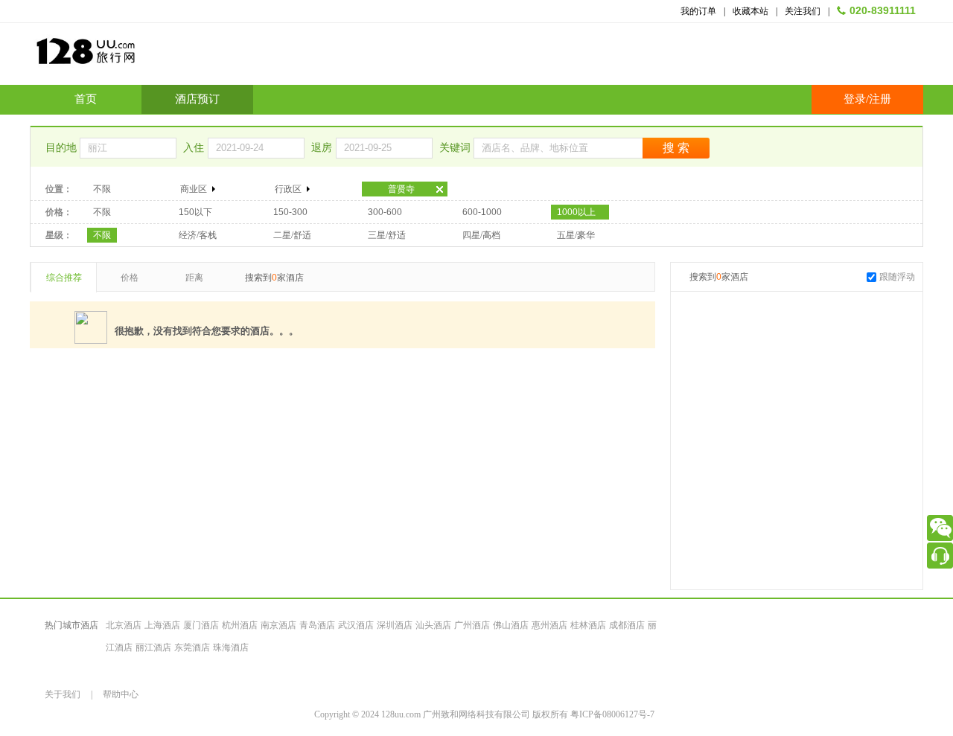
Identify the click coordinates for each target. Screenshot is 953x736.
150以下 (195, 212)
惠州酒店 (549, 625)
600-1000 (482, 212)
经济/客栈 (198, 235)
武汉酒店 (356, 625)
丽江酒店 (153, 647)
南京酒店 (278, 625)
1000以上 (576, 212)
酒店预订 (197, 99)
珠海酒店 (231, 647)
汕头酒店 (433, 625)
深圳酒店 (394, 625)
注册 (880, 99)
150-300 (290, 212)
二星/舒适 (292, 235)
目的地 (62, 147)
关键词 (456, 147)
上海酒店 (162, 625)
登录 (855, 99)
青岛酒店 (317, 625)
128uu (123, 57)
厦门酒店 (201, 625)
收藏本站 (750, 11)
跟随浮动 (897, 277)
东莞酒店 (192, 647)
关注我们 (802, 11)
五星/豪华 (576, 235)
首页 (85, 99)
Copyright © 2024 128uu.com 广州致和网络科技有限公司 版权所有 (442, 714)
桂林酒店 (588, 625)
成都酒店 (627, 625)
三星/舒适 (387, 235)
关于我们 (62, 694)
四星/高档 (481, 235)
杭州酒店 (240, 625)
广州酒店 (472, 625)
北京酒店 (123, 625)
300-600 (385, 212)
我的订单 (698, 11)
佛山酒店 (511, 625)
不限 (102, 189)
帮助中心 (120, 694)
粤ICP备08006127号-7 (612, 714)
